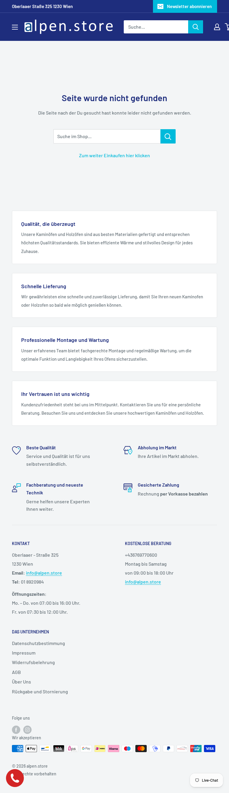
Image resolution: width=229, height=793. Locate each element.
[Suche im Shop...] (168, 136)
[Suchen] (195, 26)
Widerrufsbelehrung (33, 662)
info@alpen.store (44, 573)
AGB (16, 672)
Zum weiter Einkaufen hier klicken (114, 155)
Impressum (23, 652)
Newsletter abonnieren (189, 6)
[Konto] (217, 27)
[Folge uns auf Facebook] (16, 729)
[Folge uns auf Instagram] (27, 729)
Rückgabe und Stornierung (40, 691)
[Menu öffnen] (15, 27)
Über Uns (21, 681)
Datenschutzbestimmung (38, 643)
